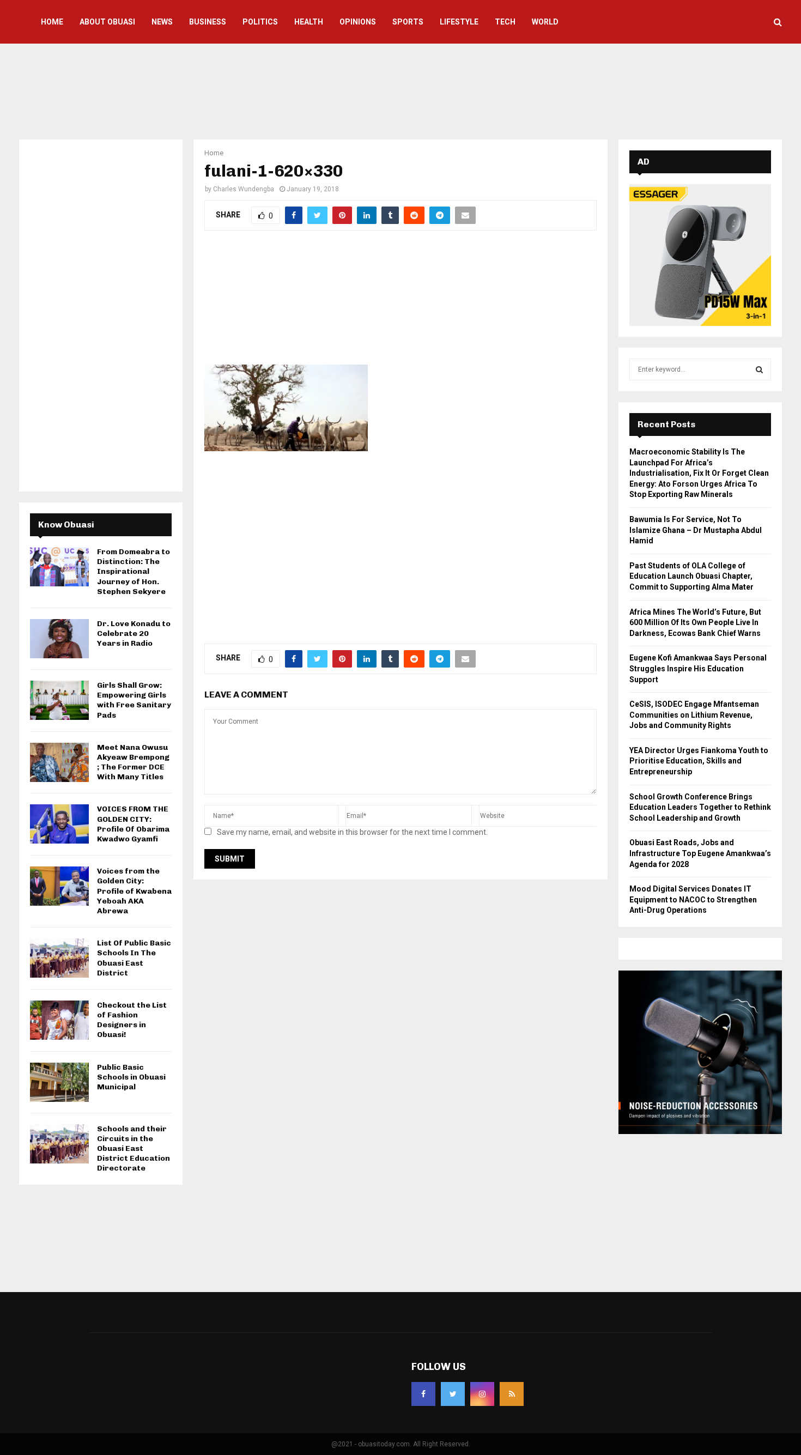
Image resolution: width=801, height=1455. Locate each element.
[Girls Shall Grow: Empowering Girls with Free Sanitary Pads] (59, 700)
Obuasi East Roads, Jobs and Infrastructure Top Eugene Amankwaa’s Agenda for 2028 (700, 853)
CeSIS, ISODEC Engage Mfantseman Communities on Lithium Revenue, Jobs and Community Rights (694, 715)
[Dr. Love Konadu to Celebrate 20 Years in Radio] (59, 638)
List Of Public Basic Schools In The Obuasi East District (134, 958)
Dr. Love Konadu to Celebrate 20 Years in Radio (134, 633)
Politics (260, 21)
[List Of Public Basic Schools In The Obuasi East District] (59, 958)
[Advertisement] (400, 89)
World (545, 21)
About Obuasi (107, 21)
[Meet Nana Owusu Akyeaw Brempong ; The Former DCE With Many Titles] (59, 762)
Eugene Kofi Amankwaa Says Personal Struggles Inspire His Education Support (698, 668)
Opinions (357, 21)
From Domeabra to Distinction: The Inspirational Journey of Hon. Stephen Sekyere (133, 571)
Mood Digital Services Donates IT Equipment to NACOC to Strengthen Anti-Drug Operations (693, 899)
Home (52, 21)
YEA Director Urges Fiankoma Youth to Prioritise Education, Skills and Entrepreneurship (698, 761)
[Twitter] (453, 1394)
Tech (505, 21)
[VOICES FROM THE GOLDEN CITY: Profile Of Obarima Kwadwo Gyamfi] (59, 824)
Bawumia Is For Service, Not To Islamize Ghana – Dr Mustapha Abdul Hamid (695, 530)
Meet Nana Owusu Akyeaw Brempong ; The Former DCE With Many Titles (133, 762)
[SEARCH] (759, 369)
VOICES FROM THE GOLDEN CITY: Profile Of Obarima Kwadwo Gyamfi (133, 824)
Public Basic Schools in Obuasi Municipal (131, 1077)
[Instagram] (482, 1394)
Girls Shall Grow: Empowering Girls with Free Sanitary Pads (134, 700)
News (162, 21)
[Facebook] (423, 1394)
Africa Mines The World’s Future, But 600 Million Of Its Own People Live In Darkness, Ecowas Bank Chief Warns (695, 623)
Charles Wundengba (243, 189)
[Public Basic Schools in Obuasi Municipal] (59, 1082)
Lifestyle (459, 21)
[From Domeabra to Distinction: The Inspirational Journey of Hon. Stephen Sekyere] (59, 566)
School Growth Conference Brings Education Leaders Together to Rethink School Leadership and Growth (700, 807)
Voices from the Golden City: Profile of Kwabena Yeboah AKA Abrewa (134, 891)
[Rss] (512, 1394)
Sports (407, 21)
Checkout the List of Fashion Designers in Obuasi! (132, 1020)
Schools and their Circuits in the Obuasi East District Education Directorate (133, 1148)
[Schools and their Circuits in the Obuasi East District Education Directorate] (59, 1143)
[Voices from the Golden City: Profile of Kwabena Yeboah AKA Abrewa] (59, 886)
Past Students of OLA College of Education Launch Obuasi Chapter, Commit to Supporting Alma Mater (691, 576)
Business (207, 21)
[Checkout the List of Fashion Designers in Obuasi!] (59, 1020)
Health (308, 21)
